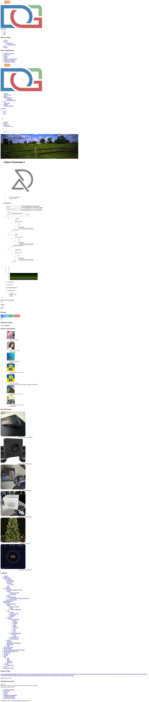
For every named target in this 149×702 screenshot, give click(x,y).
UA (5, 31)
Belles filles (13, 615)
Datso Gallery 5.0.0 (8, 668)
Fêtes (5, 657)
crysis (25, 674)
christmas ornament (69, 675)
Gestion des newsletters (9, 61)
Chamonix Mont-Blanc (15, 609)
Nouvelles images (11, 44)
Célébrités (6, 664)
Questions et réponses (9, 53)
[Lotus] (11, 338)
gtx (49, 675)
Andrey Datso (16, 700)
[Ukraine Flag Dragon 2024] (11, 371)
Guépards (15, 627)
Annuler (3, 325)
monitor (39, 675)
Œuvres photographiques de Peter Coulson (14, 650)
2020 (74, 674)
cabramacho (19, 675)
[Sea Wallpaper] (11, 360)
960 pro (11, 674)
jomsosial (29, 675)
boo (77, 674)
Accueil (6, 40)
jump (101, 674)
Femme (12, 612)
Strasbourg (9, 641)
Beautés (12, 616)
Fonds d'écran (7, 652)
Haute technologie (11, 604)
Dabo (36, 675)
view (136, 674)
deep (2, 674)
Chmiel (12, 584)
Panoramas (6, 125)
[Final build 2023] (11, 403)
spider (51, 675)
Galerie (5, 41)
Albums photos (7, 578)
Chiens (14, 634)
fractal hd (51, 674)
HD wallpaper (86, 674)
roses (22, 674)
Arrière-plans (13, 594)
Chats (14, 636)
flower (68, 674)
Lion (14, 631)
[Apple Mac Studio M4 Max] (13, 515)
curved (19, 674)
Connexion (3, 29)
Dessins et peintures (12, 599)
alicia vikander (106, 674)
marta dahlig (6, 674)
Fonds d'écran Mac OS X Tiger (14, 590)
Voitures (6, 576)
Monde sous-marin (14, 606)
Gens (8, 611)
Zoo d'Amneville (14, 637)
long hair (44, 675)
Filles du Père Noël (8, 647)
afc (47, 675)
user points (96, 674)
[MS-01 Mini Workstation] (13, 489)
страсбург (64, 674)
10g (72, 674)
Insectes (9, 640)
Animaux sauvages (14, 619)
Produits (6, 47)
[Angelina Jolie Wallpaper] (11, 349)
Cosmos (6, 655)
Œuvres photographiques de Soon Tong (19, 598)
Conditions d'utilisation (9, 60)
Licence (6, 57)
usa (142, 674)
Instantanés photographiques (14, 643)
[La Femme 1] (11, 392)
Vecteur (9, 591)
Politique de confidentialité (10, 59)
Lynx (14, 629)
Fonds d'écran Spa (8, 601)
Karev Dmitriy (10, 581)
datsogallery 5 (128, 674)
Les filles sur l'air (14, 613)
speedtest (25, 675)
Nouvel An (9, 662)
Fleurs (11, 608)
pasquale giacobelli (34, 674)
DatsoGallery (10, 300)
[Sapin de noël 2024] (13, 542)
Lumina (47, 674)
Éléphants (15, 622)
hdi (3, 675)
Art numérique (7, 588)
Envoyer (7, 325)
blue (33, 675)
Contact (6, 56)
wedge (92, 674)
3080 (63, 675)
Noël (8, 658)
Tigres (14, 630)
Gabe (8, 585)
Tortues (15, 620)
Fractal (8, 595)
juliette (15, 674)
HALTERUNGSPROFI (10, 675)
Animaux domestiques (15, 633)
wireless (112, 674)
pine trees (42, 674)
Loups (14, 624)
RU (5, 34)
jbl (78, 674)
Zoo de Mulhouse (14, 638)
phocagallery (121, 674)
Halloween (9, 661)
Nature (8, 605)
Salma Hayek (10, 665)
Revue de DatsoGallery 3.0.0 (11, 651)
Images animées (7, 648)
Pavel (8, 587)
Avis (5, 46)
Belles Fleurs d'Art (14, 592)
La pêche (6, 654)
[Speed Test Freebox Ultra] (13, 568)
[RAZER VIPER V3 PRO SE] (13, 436)
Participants (9, 43)
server (28, 674)
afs (140, 674)
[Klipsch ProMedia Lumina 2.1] (13, 462)
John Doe (9, 583)
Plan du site (6, 54)
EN (4, 33)
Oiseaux (15, 623)
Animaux (9, 617)
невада (81, 674)
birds (133, 674)
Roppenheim (10, 644)
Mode (8, 645)
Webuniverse (10, 580)
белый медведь (57, 675)
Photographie (7, 602)
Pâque (8, 659)
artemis (116, 674)
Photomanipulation (11, 597)
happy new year (58, 674)
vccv (138, 674)
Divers (5, 666)
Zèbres (14, 626)
